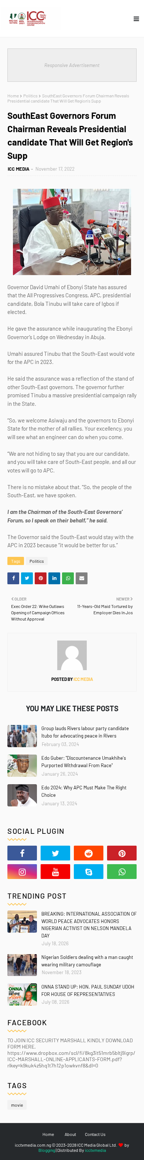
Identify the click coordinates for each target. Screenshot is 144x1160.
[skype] (88, 871)
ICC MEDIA (19, 169)
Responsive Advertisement (72, 65)
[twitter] (55, 853)
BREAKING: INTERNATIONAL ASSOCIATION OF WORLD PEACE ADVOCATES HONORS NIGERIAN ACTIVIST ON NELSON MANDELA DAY (89, 925)
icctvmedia (95, 1150)
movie (17, 1104)
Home (13, 95)
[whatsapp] (122, 871)
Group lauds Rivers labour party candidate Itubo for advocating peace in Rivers (85, 732)
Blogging (46, 1150)
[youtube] (55, 871)
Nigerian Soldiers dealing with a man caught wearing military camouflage (87, 960)
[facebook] (22, 853)
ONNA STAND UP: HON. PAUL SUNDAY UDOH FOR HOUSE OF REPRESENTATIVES (87, 990)
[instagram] (22, 871)
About (70, 1134)
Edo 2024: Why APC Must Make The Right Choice (84, 791)
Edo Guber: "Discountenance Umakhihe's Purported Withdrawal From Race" (83, 761)
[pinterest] (122, 853)
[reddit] (88, 853)
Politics (30, 95)
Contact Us (95, 1134)
